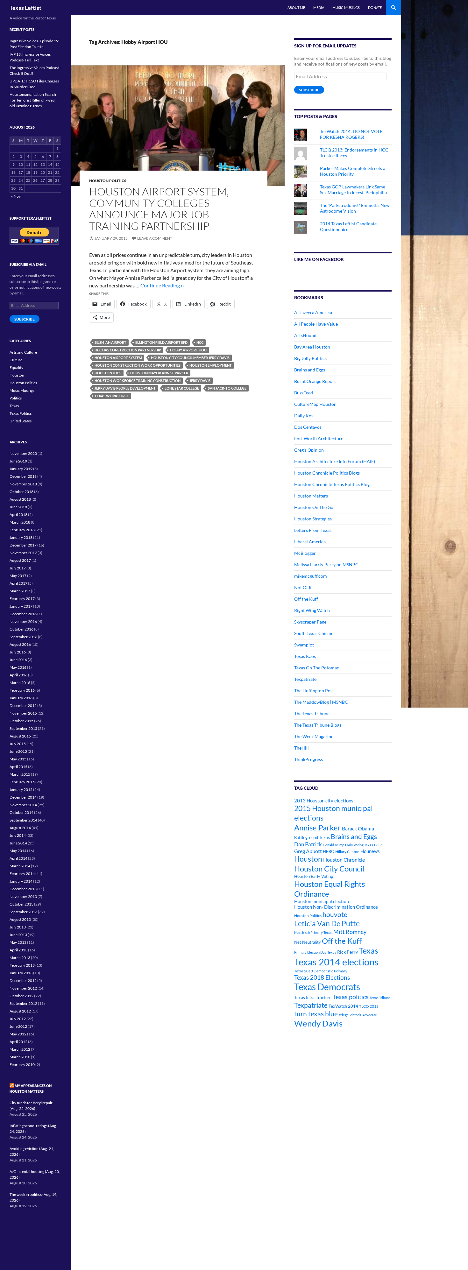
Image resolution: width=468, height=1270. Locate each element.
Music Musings (346, 7)
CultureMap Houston (315, 404)
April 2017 (18, 583)
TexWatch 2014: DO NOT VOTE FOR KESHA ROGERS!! (351, 134)
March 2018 (20, 522)
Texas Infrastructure (312, 997)
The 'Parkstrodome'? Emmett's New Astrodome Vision (355, 208)
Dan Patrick (308, 844)
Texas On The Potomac (316, 667)
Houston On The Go (313, 507)
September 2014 (23, 820)
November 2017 (23, 552)
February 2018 (22, 529)
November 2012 (23, 988)
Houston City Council (329, 868)
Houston (308, 858)
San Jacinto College (227, 388)
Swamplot (304, 644)
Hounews (370, 851)
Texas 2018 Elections (322, 977)
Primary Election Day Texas (315, 952)
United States (21, 421)
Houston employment (210, 365)
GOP (378, 845)
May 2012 (18, 1034)
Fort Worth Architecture (318, 438)
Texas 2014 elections (336, 961)
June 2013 (18, 934)
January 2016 (21, 697)
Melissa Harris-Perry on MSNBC (326, 564)
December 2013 (23, 888)
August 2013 (20, 919)
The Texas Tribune (312, 713)
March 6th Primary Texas (313, 932)
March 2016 (20, 682)
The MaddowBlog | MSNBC (321, 702)
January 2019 (21, 468)
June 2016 (18, 659)
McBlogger (305, 553)
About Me (296, 7)
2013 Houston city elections (323, 800)
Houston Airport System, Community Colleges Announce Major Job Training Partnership (159, 208)
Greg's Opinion (309, 450)
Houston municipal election (321, 901)
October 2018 (21, 491)
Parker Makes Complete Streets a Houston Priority (352, 171)
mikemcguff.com (310, 576)
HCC (199, 342)
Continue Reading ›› (162, 285)
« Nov (16, 196)
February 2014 (22, 873)
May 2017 (18, 575)
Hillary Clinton (347, 851)
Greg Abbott (308, 851)
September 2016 (23, 636)
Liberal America (310, 541)
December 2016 (23, 613)
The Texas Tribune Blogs (317, 725)
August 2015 (20, 736)
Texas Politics (21, 413)
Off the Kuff (306, 599)
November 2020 (23, 453)
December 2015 (23, 705)
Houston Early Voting (313, 876)
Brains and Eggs (309, 369)
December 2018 (23, 476)
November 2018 (23, 484)
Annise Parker (317, 827)
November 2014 (23, 804)
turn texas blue (316, 1014)
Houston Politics (107, 180)
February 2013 (22, 965)
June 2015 (18, 751)
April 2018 (18, 514)
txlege (344, 1014)
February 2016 (22, 690)
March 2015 (20, 774)
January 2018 (21, 537)
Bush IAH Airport (110, 342)
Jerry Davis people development (125, 388)
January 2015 (21, 789)
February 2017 (22, 598)
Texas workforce (112, 396)
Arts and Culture (23, 352)
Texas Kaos (305, 656)
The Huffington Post (314, 690)
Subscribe (309, 90)
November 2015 (23, 713)
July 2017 (18, 568)
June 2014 (18, 843)
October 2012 (21, 995)
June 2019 (18, 461)
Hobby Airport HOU (188, 350)
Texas (368, 950)
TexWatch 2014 (343, 1006)
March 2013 (20, 957)
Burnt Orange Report (315, 381)
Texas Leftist (25, 7)
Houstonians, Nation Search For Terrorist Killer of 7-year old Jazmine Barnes (33, 100)
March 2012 (20, 1049)
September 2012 (23, 1003)
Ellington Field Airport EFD (161, 342)
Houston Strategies (313, 518)
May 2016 (18, 667)
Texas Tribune (380, 998)
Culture (16, 359)
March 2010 (20, 1057)
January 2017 (21, 606)
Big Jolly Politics (310, 358)
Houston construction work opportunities (138, 365)
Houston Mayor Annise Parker (159, 373)
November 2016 (23, 621)
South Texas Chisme (313, 633)
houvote (335, 914)
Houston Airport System (118, 358)
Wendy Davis (318, 1023)
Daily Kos (303, 415)
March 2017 (20, 591)
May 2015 (18, 759)
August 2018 (20, 499)
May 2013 (18, 942)
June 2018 (18, 506)
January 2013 (21, 972)
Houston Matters (311, 495)
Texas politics (350, 996)
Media (318, 7)
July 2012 (18, 1018)
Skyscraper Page (310, 621)
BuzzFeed (303, 392)
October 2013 (21, 904)
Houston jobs (108, 373)
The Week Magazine (313, 736)
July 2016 (18, 652)
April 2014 (18, 858)
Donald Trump (333, 845)
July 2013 (18, 927)
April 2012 (18, 1041)
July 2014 (18, 835)
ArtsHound (305, 335)
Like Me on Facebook (319, 259)
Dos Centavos (308, 427)
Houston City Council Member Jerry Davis (190, 358)
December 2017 (23, 545)
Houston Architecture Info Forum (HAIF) (334, 461)
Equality (16, 367)
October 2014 (21, 812)
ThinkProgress (308, 759)
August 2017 (20, 560)
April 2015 (18, 766)
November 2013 (23, 896)
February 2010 (22, 1064)
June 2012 (18, 1026)
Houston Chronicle (344, 860)
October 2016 (21, 629)
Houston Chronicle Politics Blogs (327, 473)
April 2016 (18, 675)
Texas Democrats (327, 987)
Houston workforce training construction (138, 380)
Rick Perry (347, 952)
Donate (375, 7)
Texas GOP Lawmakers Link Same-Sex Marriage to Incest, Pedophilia (353, 189)
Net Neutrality (307, 942)
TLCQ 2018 (369, 1006)
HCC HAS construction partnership (128, 350)
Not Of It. (303, 587)
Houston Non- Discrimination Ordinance (336, 907)
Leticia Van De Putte (327, 923)
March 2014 (20, 866)
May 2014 (18, 850)
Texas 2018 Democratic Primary (320, 971)
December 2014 (23, 797)
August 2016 (20, 644)
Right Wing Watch (312, 610)
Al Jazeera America (313, 312)
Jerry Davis (199, 380)
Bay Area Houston (312, 346)
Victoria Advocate (363, 1015)
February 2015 (22, 782)
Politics (16, 398)
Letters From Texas (312, 530)
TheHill (301, 748)
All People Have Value (316, 324)
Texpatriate (305, 679)
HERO (328, 851)
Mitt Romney (349, 931)
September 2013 (23, 911)
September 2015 (23, 728)
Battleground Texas (312, 837)
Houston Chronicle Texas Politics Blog (332, 484)
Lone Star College (182, 388)
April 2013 (18, 950)
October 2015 (21, 720)
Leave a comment (154, 238)
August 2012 (20, 1011)
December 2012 (23, 980)
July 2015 (18, 743)
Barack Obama (358, 828)
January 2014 (21, 881)
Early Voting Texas (359, 845)
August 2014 (20, 827)
